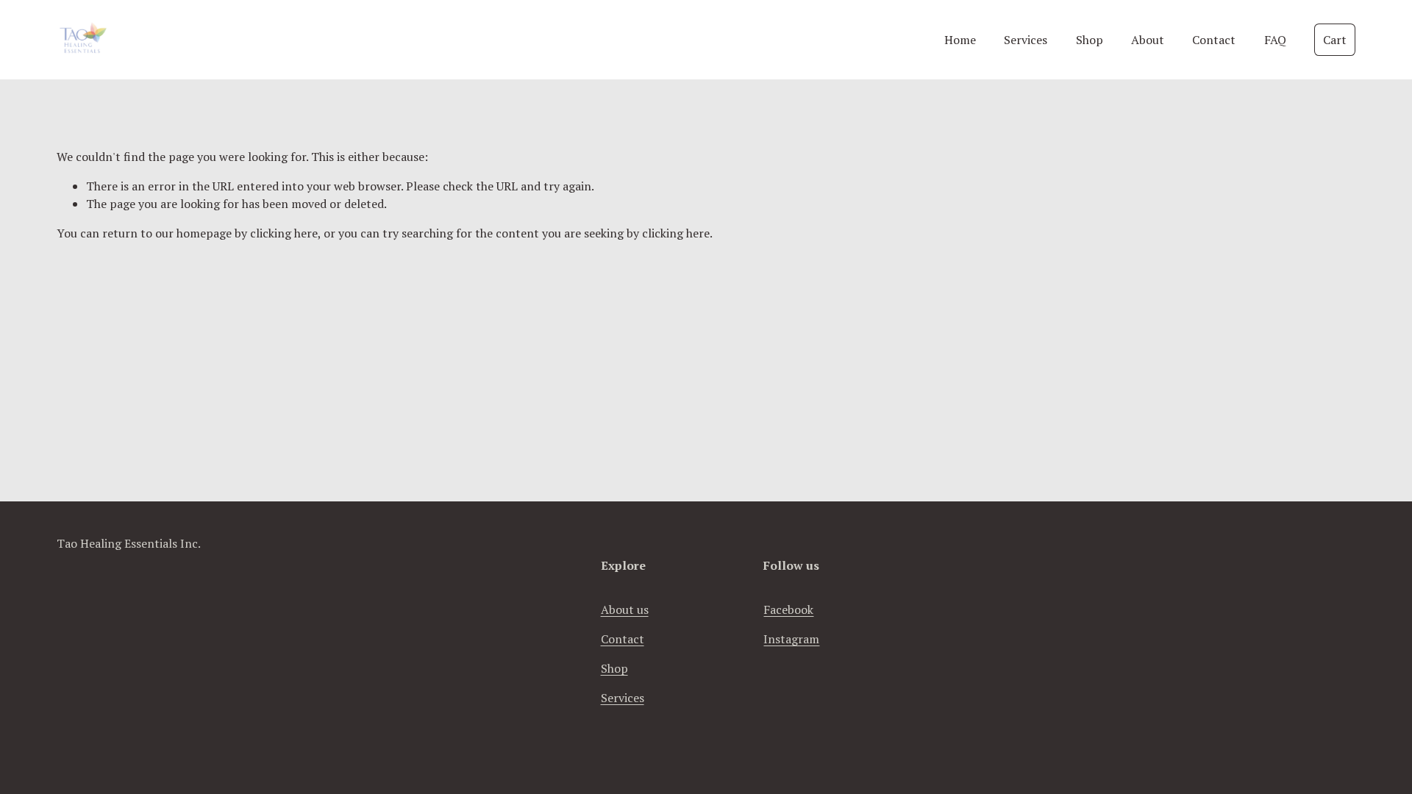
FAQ (1275, 40)
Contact (1214, 40)
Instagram (791, 639)
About (1147, 40)
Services (1025, 40)
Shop (1089, 40)
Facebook (788, 609)
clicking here (284, 233)
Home (960, 40)
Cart (1335, 40)
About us (625, 609)
